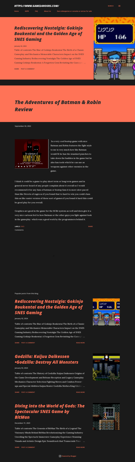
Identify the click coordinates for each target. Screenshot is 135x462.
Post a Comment (28, 69)
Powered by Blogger (68, 456)
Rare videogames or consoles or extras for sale (74, 11)
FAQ (36, 11)
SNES (22, 226)
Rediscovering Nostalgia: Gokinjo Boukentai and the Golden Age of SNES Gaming (48, 33)
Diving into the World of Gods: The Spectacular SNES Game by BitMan (50, 411)
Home (16, 11)
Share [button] (16, 69)
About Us (47, 11)
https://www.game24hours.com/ (36, 6)
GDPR (27, 11)
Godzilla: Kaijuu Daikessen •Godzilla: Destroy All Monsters (46, 359)
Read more (80, 343)
